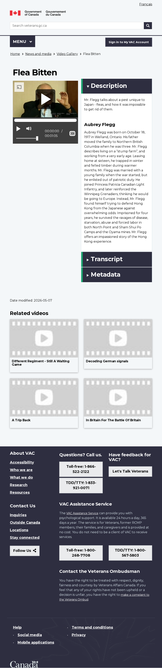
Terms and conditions (92, 627)
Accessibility (22, 462)
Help (17, 627)
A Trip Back (21, 420)
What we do (21, 477)
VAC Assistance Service (82, 513)
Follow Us (26, 552)
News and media (38, 54)
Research (18, 485)
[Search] (148, 25)
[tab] (116, 86)
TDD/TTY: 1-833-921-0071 (81, 485)
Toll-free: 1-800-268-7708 (81, 553)
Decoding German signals (107, 361)
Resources (20, 492)
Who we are (21, 470)
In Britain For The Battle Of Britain (113, 420)
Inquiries (18, 515)
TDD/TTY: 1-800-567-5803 (130, 553)
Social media (30, 635)
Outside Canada (25, 522)
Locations (19, 530)
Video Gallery (67, 54)
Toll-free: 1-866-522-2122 (81, 469)
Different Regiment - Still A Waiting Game (40, 363)
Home (15, 54)
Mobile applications (36, 642)
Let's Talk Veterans (130, 471)
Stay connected (25, 537)
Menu (20, 41)
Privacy (79, 635)
